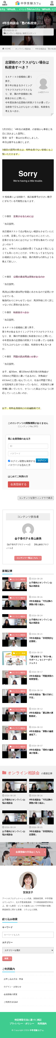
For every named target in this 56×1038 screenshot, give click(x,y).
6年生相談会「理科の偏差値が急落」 (41, 751)
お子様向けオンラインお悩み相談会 (40, 584)
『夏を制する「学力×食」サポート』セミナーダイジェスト (41, 659)
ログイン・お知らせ (12, 986)
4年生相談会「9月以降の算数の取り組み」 (40, 602)
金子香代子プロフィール (18, 544)
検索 (6, 958)
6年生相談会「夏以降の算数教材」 (41, 714)
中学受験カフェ (37, 1030)
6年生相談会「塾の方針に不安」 (41, 696)
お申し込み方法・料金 (13, 979)
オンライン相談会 (14, 33)
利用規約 (42, 1023)
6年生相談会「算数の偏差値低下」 (41, 733)
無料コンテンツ (29, 33)
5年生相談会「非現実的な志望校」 (41, 639)
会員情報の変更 (10, 994)
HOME (8, 48)
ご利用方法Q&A (11, 1002)
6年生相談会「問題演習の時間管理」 (41, 677)
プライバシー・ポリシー (22, 1023)
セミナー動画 (20, 653)
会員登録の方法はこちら (28, 851)
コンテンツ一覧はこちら (27, 558)
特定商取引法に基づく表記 (28, 1019)
